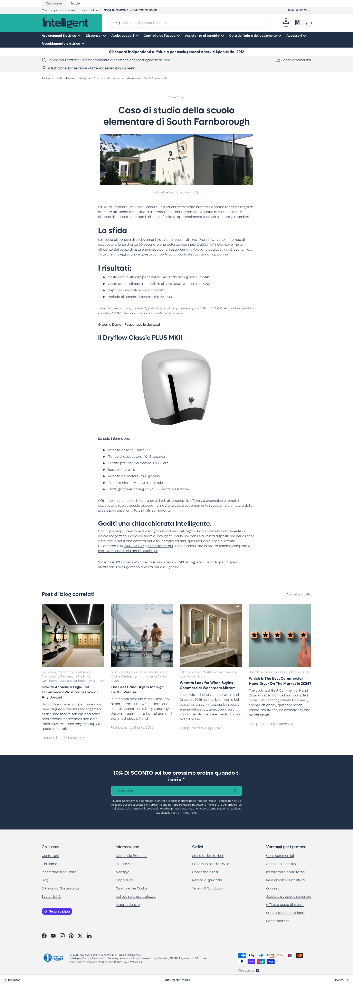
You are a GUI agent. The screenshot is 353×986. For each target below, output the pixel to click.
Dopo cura (124, 880)
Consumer (54, 3)
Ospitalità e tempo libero (285, 913)
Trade (75, 3)
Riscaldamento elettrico (61, 43)
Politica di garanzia (207, 880)
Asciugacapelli (122, 35)
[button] (308, 22)
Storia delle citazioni (207, 856)
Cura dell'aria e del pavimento (253, 35)
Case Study (177, 97)
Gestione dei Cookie (131, 888)
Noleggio (122, 872)
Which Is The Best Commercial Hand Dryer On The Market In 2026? (280, 681)
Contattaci (50, 856)
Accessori (294, 35)
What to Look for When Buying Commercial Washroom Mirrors (208, 685)
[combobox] (189, 23)
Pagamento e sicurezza (210, 864)
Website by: (248, 970)
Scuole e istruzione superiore (288, 896)
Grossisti (272, 888)
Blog (45, 880)
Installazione (126, 864)
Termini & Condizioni (207, 888)
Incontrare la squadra (59, 872)
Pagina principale (52, 78)
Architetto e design (281, 864)
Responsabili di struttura (285, 880)
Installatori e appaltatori (285, 872)
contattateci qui (160, 546)
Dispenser (94, 35)
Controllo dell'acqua (159, 35)
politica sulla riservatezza (136, 896)
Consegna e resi (205, 872)
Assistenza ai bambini (202, 35)
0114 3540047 (134, 546)
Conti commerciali (280, 856)
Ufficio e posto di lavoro (285, 905)
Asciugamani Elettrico (59, 35)
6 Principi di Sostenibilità (60, 888)
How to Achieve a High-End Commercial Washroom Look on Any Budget (70, 692)
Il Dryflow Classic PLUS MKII (140, 338)
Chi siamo (49, 864)
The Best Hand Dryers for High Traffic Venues (137, 690)
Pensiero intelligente (78, 78)
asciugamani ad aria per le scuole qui (128, 551)
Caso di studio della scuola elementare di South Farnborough (130, 78)
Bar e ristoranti (277, 921)
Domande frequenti (131, 856)
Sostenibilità (51, 896)
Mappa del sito (128, 905)
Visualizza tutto (299, 594)
